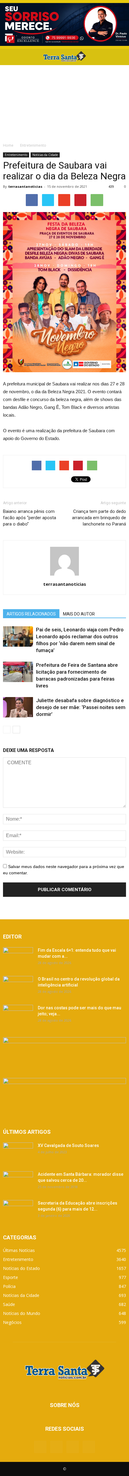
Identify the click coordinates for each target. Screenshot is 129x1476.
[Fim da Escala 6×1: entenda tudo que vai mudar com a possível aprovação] (18, 957)
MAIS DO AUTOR (79, 614)
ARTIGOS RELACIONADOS (31, 614)
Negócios (12, 1322)
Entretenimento (16, 155)
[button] (120, 57)
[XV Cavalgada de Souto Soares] (18, 1152)
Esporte (10, 1277)
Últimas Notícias (19, 1250)
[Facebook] (40, 1447)
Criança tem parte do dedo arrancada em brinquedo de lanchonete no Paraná (99, 518)
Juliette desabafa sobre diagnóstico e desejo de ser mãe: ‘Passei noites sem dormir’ (80, 707)
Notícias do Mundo (21, 1313)
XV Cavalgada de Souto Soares (68, 1145)
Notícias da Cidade (45, 155)
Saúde (9, 1304)
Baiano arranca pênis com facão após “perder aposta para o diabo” (29, 518)
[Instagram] (73, 1447)
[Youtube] (89, 1447)
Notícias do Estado (21, 1268)
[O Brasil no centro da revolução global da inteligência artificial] (18, 986)
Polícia (9, 1286)
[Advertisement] (64, 102)
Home (8, 145)
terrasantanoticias (25, 186)
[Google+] (56, 1447)
